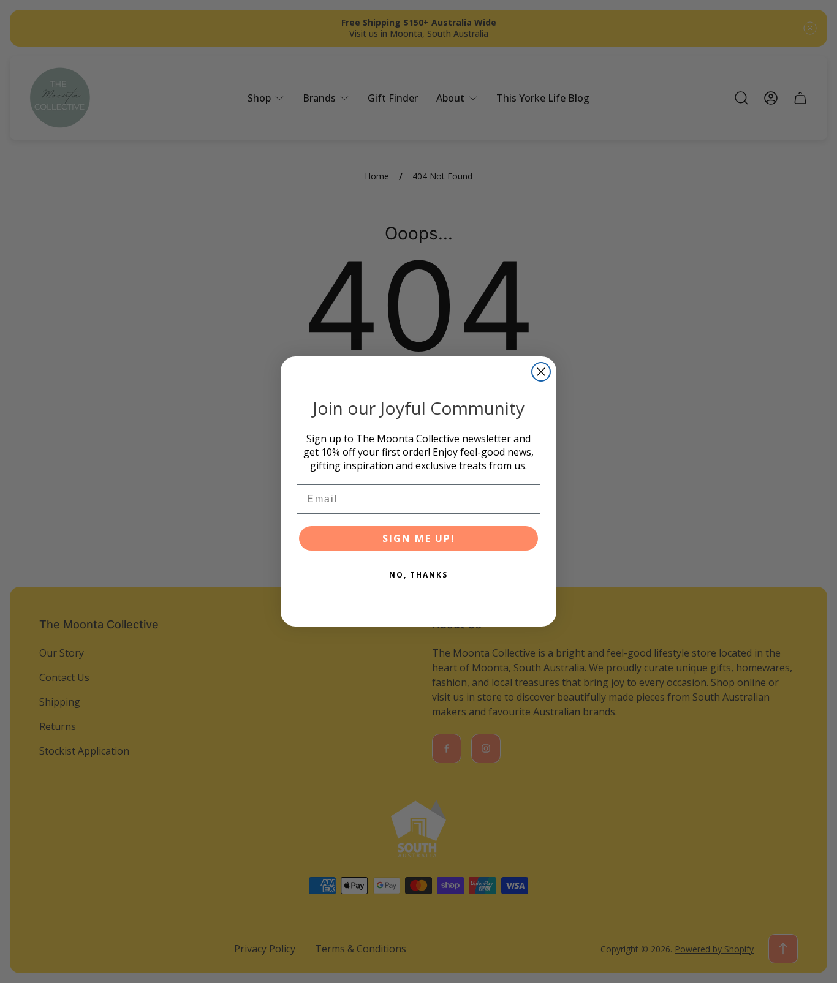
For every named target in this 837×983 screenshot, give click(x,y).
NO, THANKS (418, 575)
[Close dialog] (541, 372)
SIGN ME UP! (418, 538)
